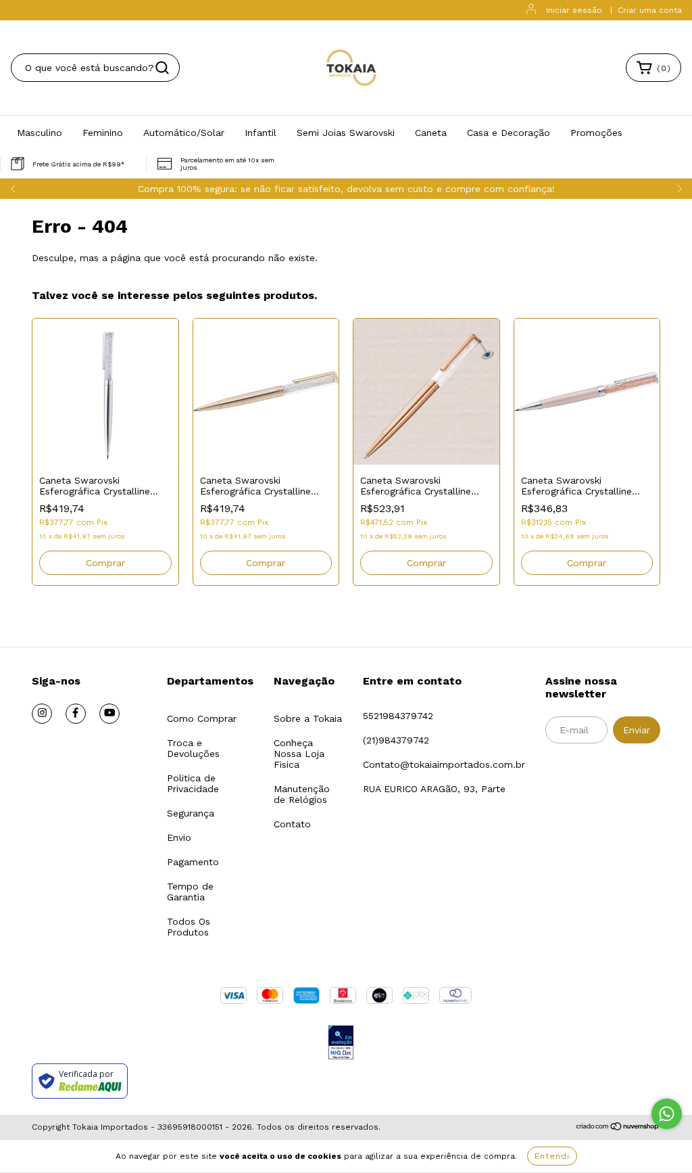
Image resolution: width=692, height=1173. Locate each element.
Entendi (552, 1156)
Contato (292, 824)
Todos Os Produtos (188, 927)
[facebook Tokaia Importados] (76, 714)
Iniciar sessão (574, 10)
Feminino (102, 132)
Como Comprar (202, 718)
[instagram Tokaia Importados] (42, 714)
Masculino (39, 132)
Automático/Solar (183, 132)
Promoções (596, 132)
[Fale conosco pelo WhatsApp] (666, 1114)
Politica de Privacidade (193, 783)
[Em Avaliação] (340, 1043)
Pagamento (193, 861)
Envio (179, 837)
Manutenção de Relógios (302, 794)
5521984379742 (398, 715)
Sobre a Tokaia (308, 718)
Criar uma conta (650, 10)
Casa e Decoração (508, 132)
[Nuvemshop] (618, 1127)
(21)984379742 (396, 740)
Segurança (190, 813)
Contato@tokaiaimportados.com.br (444, 764)
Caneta (431, 132)
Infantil (260, 132)
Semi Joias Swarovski (346, 132)
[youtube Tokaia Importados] (109, 714)
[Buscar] (162, 67)
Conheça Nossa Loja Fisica (299, 753)
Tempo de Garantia (190, 891)
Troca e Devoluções (193, 748)
